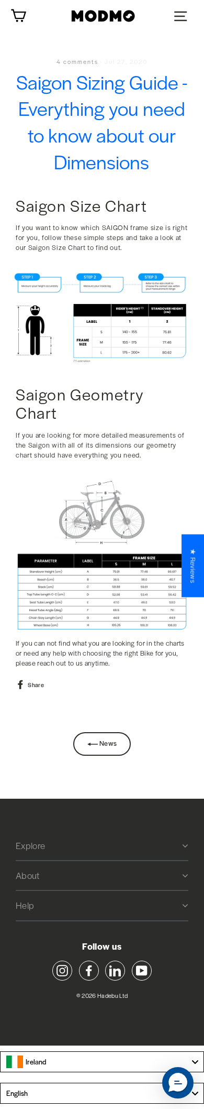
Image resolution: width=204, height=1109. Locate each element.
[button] (178, 1083)
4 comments (78, 61)
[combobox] (102, 1061)
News (107, 743)
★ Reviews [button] (193, 565)
